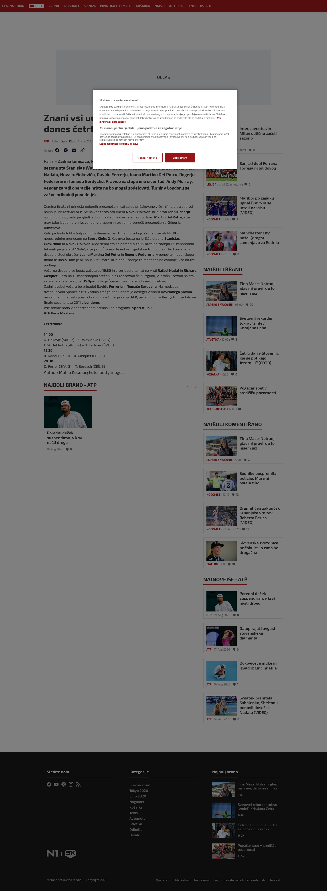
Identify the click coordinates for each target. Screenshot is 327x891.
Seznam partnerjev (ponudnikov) (118, 143)
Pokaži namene (147, 157)
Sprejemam (180, 157)
